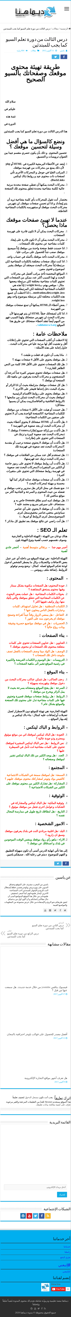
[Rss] (48, 1216)
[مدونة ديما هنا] (35, 11)
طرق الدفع (65, 1257)
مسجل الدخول (31, 1097)
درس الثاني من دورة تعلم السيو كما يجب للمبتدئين (48, 926)
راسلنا (67, 1252)
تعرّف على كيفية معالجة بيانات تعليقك (53, 1104)
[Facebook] (41, 1216)
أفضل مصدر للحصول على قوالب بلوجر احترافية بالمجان (37, 1034)
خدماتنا (67, 1246)
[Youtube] (29, 1216)
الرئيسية (64, 28)
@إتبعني (64, 1265)
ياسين (62, 51)
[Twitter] (35, 1216)
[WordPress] (23, 1216)
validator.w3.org (47, 324)
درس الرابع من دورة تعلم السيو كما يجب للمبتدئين (23, 934)
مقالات (55, 28)
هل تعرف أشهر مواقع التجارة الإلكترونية (45, 1077)
